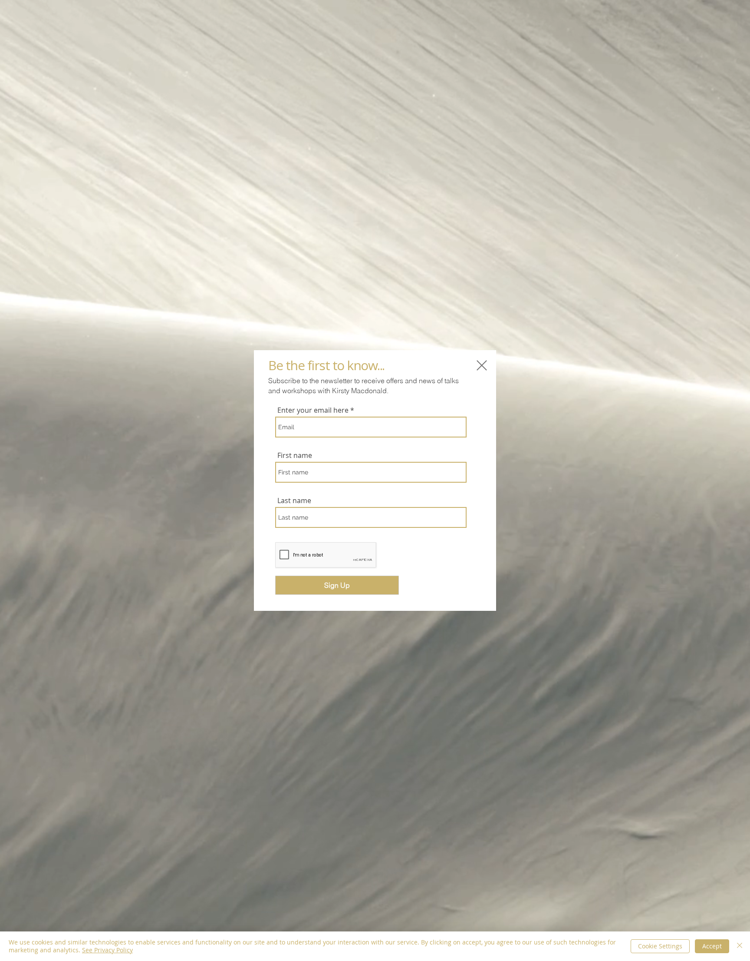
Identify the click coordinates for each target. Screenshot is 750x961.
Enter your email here (313, 410)
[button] (481, 365)
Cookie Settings (660, 946)
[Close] (739, 946)
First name (294, 455)
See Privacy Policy (107, 950)
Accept (712, 946)
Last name (294, 500)
